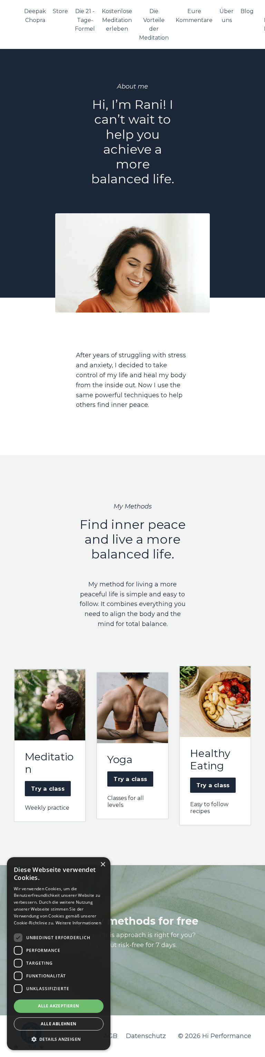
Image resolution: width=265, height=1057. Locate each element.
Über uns (226, 15)
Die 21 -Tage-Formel (85, 20)
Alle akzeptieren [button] (58, 1006)
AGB (110, 1036)
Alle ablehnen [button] (58, 1024)
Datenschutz (146, 1036)
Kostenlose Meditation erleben (117, 20)
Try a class (48, 788)
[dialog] (58, 953)
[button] (59, 1039)
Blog (247, 11)
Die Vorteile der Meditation (154, 24)
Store (60, 11)
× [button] (102, 864)
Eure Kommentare (194, 15)
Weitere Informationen (78, 923)
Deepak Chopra (35, 15)
